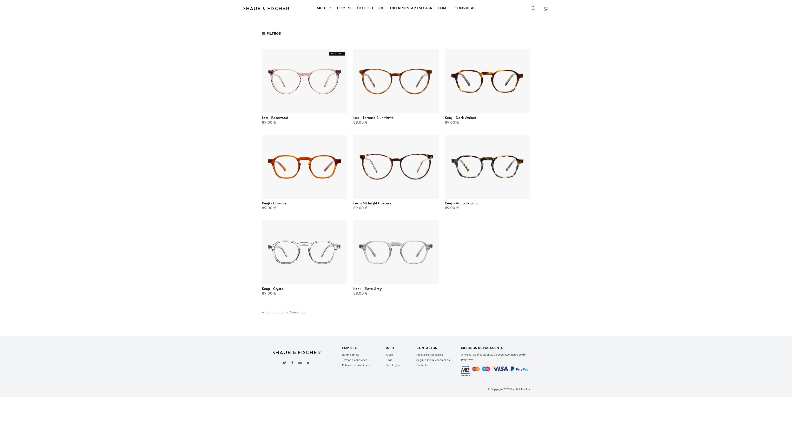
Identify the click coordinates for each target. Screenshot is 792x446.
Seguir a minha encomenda (433, 360)
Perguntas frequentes (429, 354)
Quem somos (350, 354)
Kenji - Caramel (274, 203)
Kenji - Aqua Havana (462, 203)
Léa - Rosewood (275, 118)
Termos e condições (354, 360)
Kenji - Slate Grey (367, 289)
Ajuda (389, 354)
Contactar (422, 365)
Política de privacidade (356, 365)
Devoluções (393, 365)
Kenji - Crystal (273, 289)
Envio (389, 360)
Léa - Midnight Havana (372, 203)
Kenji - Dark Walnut (460, 118)
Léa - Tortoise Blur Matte (373, 118)
